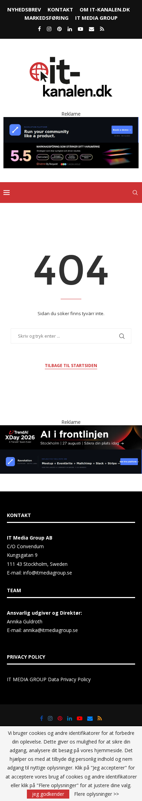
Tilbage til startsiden (71, 365)
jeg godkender (48, 794)
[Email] (91, 28)
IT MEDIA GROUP (96, 17)
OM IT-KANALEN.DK (105, 9)
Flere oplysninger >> (96, 794)
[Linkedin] (70, 28)
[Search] (135, 193)
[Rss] (102, 28)
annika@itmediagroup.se (50, 630)
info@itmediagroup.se (47, 572)
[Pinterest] (59, 28)
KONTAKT (60, 9)
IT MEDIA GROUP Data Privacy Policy (49, 679)
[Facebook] (39, 28)
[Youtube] (80, 28)
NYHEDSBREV (24, 9)
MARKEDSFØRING (46, 17)
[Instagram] (49, 28)
